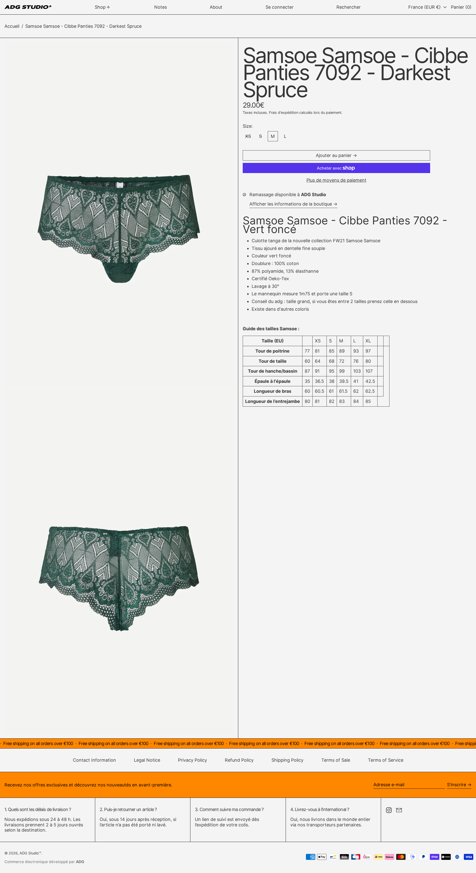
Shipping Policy (287, 760)
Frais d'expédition (283, 112)
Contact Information (94, 760)
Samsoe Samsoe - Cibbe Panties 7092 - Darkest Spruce (83, 26)
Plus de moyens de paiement (336, 180)
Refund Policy (239, 760)
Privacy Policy (192, 760)
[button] (348, 7)
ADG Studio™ (30, 853)
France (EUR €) (425, 7)
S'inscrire (456, 784)
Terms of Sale (335, 760)
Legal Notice (147, 760)
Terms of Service (385, 760)
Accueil (11, 26)
